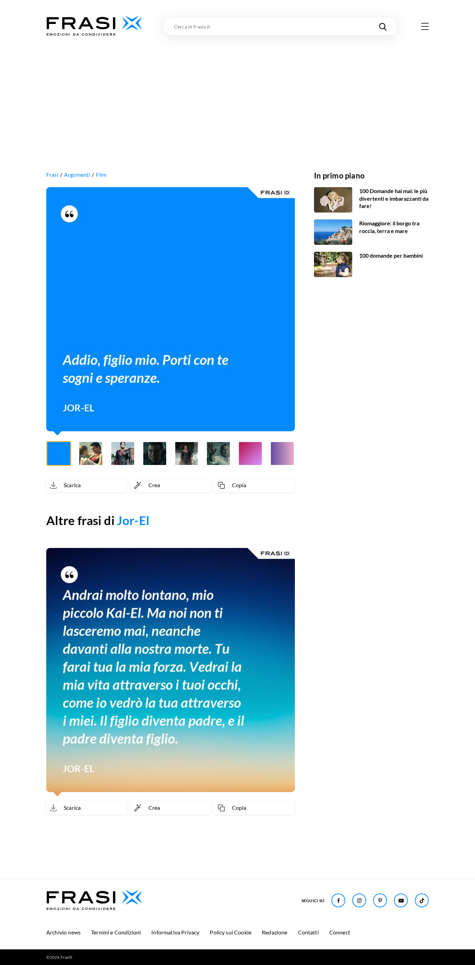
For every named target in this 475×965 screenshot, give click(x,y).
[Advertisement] (237, 89)
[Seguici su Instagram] (359, 900)
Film (101, 174)
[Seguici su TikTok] (422, 900)
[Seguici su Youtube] (401, 900)
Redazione (274, 932)
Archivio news (63, 932)
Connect (339, 932)
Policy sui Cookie (230, 932)
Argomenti (77, 174)
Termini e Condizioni (116, 932)
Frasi (52, 174)
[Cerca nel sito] (383, 26)
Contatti (308, 932)
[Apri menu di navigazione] (425, 26)
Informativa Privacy (175, 932)
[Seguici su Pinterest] (380, 900)
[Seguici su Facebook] (338, 900)
